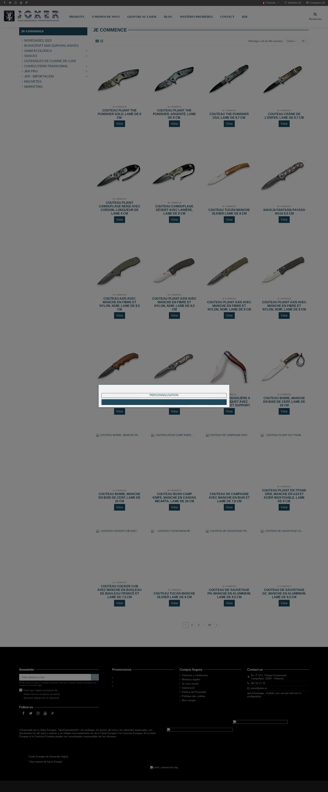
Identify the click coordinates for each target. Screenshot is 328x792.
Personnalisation (164, 395)
